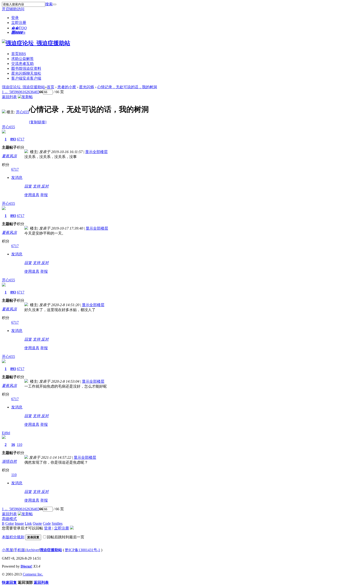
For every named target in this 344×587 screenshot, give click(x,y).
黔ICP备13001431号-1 (82, 550)
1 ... (4, 92)
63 (30, 92)
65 (37, 92)
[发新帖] (25, 97)
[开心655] (4, 112)
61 (22, 92)
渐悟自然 (9, 461)
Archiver (32, 550)
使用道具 (31, 195)
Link (28, 523)
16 (13, 445)
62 (26, 92)
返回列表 (9, 97)
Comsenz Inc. (33, 574)
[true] (54, 4)
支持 (37, 186)
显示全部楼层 (96, 152)
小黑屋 (7, 550)
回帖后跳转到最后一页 (65, 537)
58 (11, 92)
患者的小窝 (66, 87)
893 (13, 139)
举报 (44, 195)
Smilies (57, 523)
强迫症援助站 (51, 550)
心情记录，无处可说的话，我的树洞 (127, 87)
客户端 (26, 78)
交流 (22, 64)
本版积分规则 (13, 537)
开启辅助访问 (13, 9)
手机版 (19, 550)
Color (9, 523)
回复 (28, 186)
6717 (20, 139)
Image (19, 523)
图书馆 (26, 68)
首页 (18, 54)
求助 (22, 59)
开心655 (22, 112)
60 (19, 92)
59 (15, 92)
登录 (15, 18)
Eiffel (6, 433)
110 (19, 445)
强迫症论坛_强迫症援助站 (23, 87)
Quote (37, 523)
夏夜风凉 (9, 156)
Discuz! (26, 566)
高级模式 (9, 519)
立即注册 (18, 23)
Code (47, 523)
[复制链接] (37, 122)
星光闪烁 (26, 73)
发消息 (16, 178)
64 (34, 92)
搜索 (49, 4)
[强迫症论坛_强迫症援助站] (36, 43)
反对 (45, 186)
